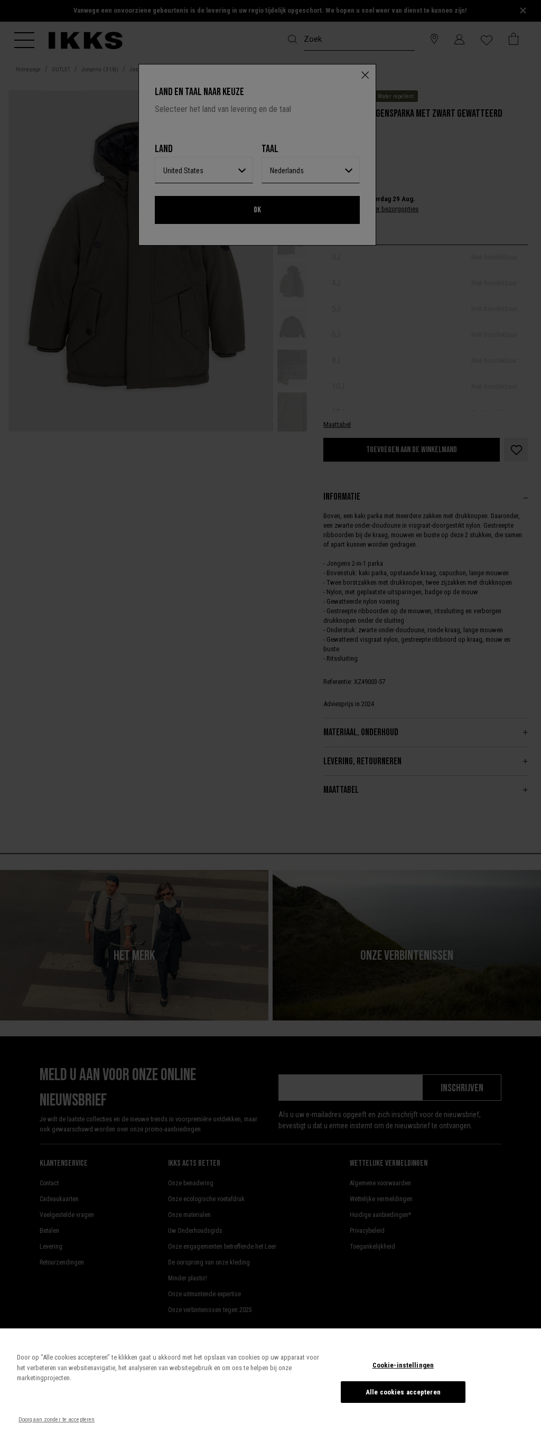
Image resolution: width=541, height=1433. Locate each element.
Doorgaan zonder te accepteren (56, 1419)
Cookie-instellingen (403, 1365)
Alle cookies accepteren (403, 1392)
